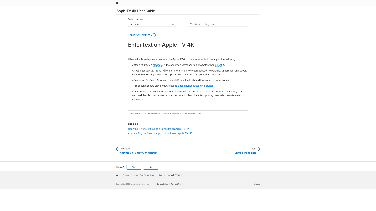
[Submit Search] (191, 24)
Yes (133, 167)
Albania (257, 184)
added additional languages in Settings (191, 85)
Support (126, 175)
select (218, 64)
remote (202, 59)
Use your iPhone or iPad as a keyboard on (158, 128)
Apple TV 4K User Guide (135, 11)
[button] (142, 35)
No (151, 167)
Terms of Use (176, 184)
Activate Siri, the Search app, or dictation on (160, 133)
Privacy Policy (162, 184)
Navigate (158, 64)
